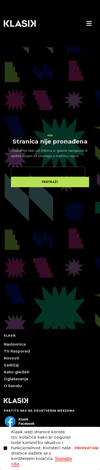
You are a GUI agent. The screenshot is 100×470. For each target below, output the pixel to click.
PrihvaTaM (87, 448)
